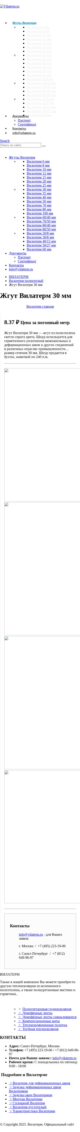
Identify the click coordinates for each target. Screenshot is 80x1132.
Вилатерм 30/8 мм (40, 103)
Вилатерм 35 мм (39, 59)
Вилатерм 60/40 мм (41, 83)
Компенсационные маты (41, 1021)
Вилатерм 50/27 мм (41, 111)
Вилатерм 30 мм (39, 55)
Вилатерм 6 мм (38, 27)
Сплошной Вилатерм (29, 1103)
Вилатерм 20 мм (39, 47)
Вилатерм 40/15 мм (41, 107)
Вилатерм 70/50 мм (41, 87)
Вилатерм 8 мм (38, 31)
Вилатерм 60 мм (39, 115)
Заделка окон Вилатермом (32, 1095)
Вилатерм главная (40, 306)
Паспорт (24, 257)
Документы (20, 116)
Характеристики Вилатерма (34, 1111)
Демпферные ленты (37, 1013)
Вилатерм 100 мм (40, 79)
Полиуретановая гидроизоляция (46, 1009)
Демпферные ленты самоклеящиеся (49, 1017)
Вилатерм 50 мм (39, 67)
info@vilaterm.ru (24, 133)
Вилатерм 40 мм (39, 63)
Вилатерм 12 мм (39, 39)
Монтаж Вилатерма (27, 1099)
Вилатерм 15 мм (39, 43)
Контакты (16, 265)
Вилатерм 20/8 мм (40, 99)
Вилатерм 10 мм (39, 35)
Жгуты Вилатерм (24, 23)
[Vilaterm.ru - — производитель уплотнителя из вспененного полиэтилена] (9, 6)
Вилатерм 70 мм (39, 71)
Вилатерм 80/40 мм (41, 91)
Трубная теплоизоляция (40, 1029)
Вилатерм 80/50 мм (41, 95)
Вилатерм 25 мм (39, 51)
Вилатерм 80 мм (39, 75)
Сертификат (27, 261)
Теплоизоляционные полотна (44, 1025)
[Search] (44, 146)
